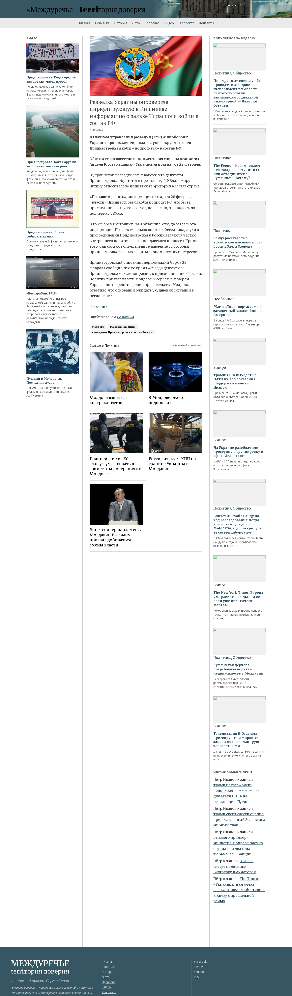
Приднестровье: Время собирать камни (45, 234)
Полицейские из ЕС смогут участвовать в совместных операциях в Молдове (115, 466)
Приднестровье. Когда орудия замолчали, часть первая (51, 164)
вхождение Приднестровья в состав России (122, 332)
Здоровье (152, 23)
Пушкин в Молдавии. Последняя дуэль (44, 380)
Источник (98, 306)
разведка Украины (122, 326)
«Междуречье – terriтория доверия (85, 9)
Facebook (200, 961)
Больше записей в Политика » (185, 345)
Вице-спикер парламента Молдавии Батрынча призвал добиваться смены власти (116, 537)
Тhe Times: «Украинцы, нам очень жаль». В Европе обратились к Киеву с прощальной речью (239, 890)
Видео (169, 23)
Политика (102, 23)
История (120, 23)
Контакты (206, 23)
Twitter (198, 967)
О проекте (186, 23)
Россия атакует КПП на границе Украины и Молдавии (172, 463)
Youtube (199, 972)
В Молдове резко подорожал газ (166, 400)
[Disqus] (146, 610)
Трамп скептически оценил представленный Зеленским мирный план (239, 819)
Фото (136, 23)
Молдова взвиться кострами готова (108, 400)
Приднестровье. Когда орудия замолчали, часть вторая (51, 79)
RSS (196, 977)
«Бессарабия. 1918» (41, 293)
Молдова (98, 326)
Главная (84, 23)
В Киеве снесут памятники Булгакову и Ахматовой (234, 866)
